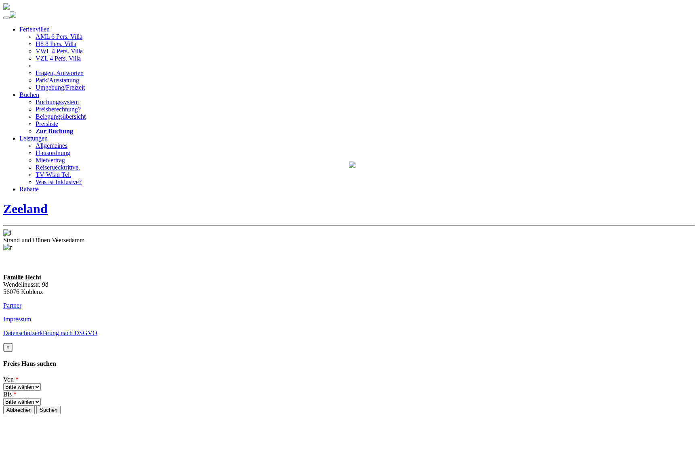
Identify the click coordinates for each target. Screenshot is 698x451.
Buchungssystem (57, 102)
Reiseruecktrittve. (58, 167)
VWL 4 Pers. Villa (59, 51)
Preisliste (47, 123)
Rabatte (29, 189)
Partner (12, 305)
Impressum (17, 319)
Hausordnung (53, 152)
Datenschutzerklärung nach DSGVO (50, 332)
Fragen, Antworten (60, 72)
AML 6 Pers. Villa (59, 36)
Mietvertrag (50, 160)
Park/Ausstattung (57, 80)
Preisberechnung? (58, 109)
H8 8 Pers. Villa (56, 43)
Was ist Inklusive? (59, 181)
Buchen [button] (29, 94)
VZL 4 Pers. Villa (58, 58)
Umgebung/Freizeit (60, 87)
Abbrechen (19, 410)
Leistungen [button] (33, 138)
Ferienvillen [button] (34, 29)
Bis (10, 394)
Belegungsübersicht (61, 116)
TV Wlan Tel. (53, 174)
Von (11, 379)
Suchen (48, 410)
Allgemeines (51, 145)
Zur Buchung (54, 131)
